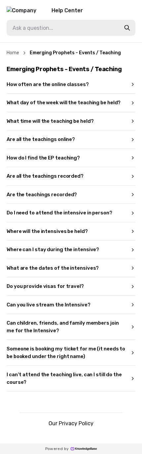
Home (13, 53)
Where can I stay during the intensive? (53, 249)
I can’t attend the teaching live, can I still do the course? (64, 378)
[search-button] (127, 28)
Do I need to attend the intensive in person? (59, 213)
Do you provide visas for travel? (45, 286)
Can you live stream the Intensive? (48, 305)
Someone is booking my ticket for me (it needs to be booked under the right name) (66, 352)
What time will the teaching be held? (50, 121)
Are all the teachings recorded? (45, 176)
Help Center (67, 10)
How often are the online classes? (48, 84)
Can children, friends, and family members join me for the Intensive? (63, 327)
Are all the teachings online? (41, 139)
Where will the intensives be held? (47, 231)
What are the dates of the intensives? (53, 268)
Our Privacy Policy (71, 423)
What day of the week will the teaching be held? (64, 103)
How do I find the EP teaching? (43, 158)
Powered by (57, 448)
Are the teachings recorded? (42, 195)
